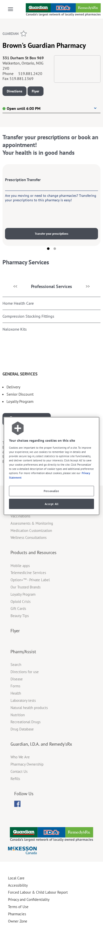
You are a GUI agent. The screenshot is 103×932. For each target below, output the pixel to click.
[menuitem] (17, 804)
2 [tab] (55, 248)
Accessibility (18, 885)
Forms (15, 686)
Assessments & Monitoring (31, 523)
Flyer (35, 91)
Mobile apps (20, 565)
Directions (14, 91)
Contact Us (19, 771)
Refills (15, 778)
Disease (16, 679)
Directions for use (24, 671)
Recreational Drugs (25, 721)
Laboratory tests (23, 700)
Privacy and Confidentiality (29, 899)
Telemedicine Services (28, 572)
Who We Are (20, 757)
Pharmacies (17, 914)
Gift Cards (18, 608)
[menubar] (17, 803)
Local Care (16, 878)
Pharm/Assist (23, 651)
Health (15, 693)
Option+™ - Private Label (30, 579)
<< (15, 286)
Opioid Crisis (20, 601)
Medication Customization (31, 530)
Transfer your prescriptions (51, 233)
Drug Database (22, 729)
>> (88, 286)
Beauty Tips (19, 615)
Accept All (51, 504)
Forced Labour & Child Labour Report (38, 892)
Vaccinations (20, 516)
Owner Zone (17, 921)
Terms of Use (18, 906)
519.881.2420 (30, 73)
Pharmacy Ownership (27, 764)
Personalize (51, 491)
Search (15, 664)
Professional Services (51, 286)
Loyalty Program (23, 594)
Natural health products (29, 707)
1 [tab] (48, 248)
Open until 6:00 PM (23, 108)
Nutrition (17, 715)
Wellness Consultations (28, 537)
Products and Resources (33, 552)
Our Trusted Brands (25, 587)
